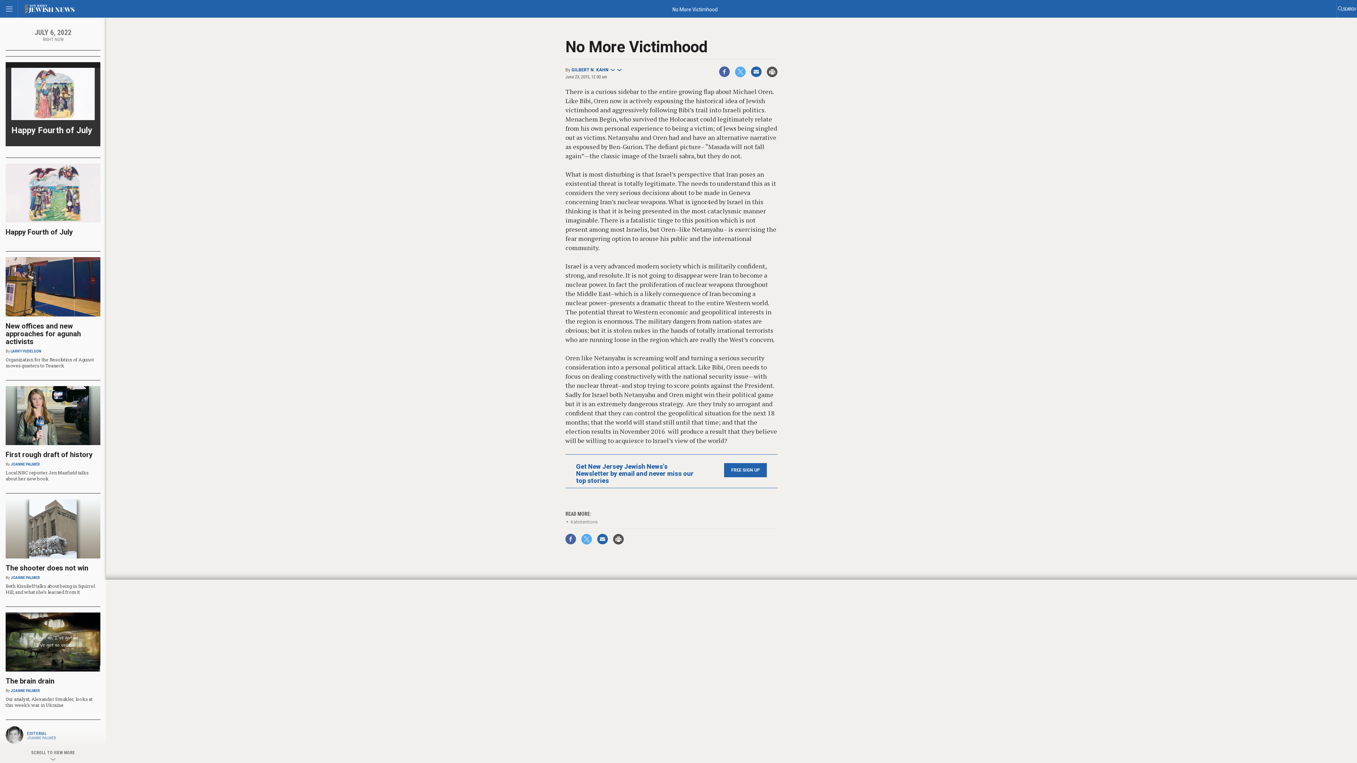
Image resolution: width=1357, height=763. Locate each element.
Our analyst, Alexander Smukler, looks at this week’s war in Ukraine (49, 702)
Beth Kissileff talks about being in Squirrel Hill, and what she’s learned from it (50, 589)
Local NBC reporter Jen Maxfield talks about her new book (47, 475)
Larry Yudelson (26, 351)
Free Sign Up (745, 470)
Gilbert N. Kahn (590, 69)
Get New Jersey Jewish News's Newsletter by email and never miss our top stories (635, 473)
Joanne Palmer (25, 464)
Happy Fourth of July (51, 130)
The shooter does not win (47, 568)
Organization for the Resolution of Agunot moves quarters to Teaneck (50, 362)
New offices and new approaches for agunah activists (43, 334)
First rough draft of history (49, 454)
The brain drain (30, 681)
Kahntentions (584, 522)
